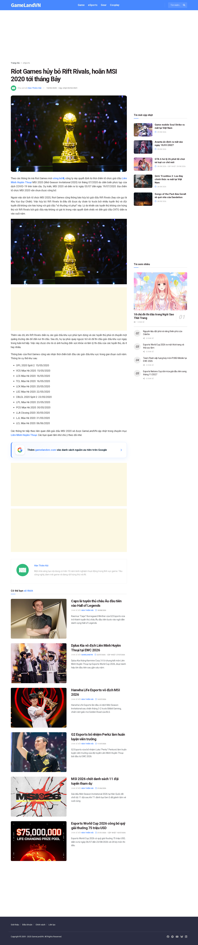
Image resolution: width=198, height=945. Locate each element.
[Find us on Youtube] (177, 937)
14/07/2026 (101, 699)
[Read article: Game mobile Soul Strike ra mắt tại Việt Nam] (143, 129)
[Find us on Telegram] (172, 937)
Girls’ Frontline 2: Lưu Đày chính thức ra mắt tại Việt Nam (169, 179)
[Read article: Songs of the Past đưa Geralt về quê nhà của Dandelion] (143, 199)
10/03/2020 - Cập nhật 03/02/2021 (61, 88)
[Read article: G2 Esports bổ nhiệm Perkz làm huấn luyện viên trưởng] (39, 752)
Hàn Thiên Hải (34, 88)
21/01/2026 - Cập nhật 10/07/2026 (111, 833)
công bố (57, 178)
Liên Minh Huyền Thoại (24, 435)
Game (81, 5)
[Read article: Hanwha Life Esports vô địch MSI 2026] (39, 708)
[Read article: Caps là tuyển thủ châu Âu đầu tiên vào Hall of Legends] (39, 619)
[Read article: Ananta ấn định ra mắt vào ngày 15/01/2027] (143, 147)
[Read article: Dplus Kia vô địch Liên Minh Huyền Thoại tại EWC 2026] (39, 663)
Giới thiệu (15, 924)
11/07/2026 (101, 744)
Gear (104, 5)
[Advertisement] (99, 36)
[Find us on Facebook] (168, 937)
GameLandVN (26, 5)
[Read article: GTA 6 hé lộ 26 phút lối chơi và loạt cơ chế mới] (143, 164)
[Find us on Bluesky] (182, 937)
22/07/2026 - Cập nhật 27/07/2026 (110, 655)
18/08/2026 (101, 610)
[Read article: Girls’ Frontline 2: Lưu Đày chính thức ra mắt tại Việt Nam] (143, 181)
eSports (92, 5)
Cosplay (114, 5)
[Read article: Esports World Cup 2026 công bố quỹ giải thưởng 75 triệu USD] (39, 841)
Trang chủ (15, 63)
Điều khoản (27, 924)
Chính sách (40, 924)
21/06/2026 (101, 788)
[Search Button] (184, 5)
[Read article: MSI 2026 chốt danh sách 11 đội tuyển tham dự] (39, 796)
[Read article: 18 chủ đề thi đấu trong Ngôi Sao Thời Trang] (160, 291)
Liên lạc (52, 924)
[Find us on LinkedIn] (186, 937)
